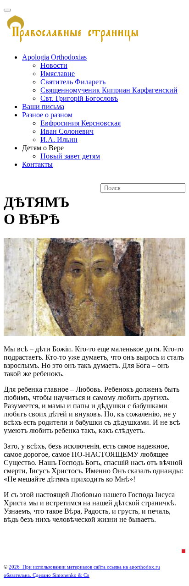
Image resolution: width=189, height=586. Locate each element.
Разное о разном (47, 115)
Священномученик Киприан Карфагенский (109, 90)
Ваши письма (43, 106)
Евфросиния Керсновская (80, 123)
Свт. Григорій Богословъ (79, 98)
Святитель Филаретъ (73, 82)
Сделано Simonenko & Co (61, 575)
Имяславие (57, 73)
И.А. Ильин (59, 139)
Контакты (37, 164)
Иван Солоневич (67, 131)
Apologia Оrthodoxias (54, 57)
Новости (53, 65)
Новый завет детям (70, 156)
